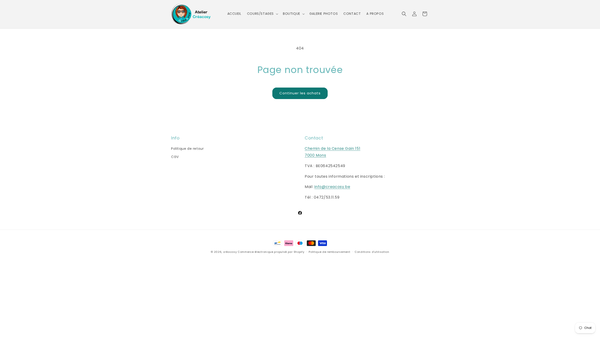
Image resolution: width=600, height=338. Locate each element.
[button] (262, 14)
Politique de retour (187, 148)
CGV (175, 156)
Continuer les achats (300, 93)
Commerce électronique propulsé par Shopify (271, 252)
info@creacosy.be (332, 186)
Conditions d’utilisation (372, 252)
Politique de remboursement (329, 252)
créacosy (230, 252)
